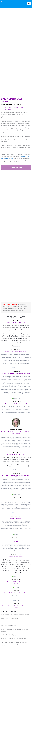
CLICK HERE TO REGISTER (16, 167)
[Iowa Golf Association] (3, 1)
